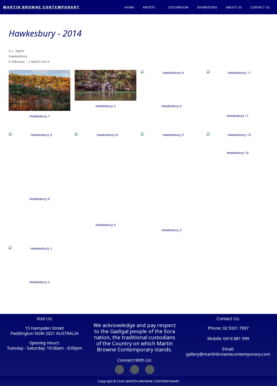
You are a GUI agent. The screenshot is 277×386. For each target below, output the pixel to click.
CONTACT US (260, 7)
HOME (129, 7)
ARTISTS (149, 7)
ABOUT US (234, 7)
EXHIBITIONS (207, 7)
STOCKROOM (178, 7)
